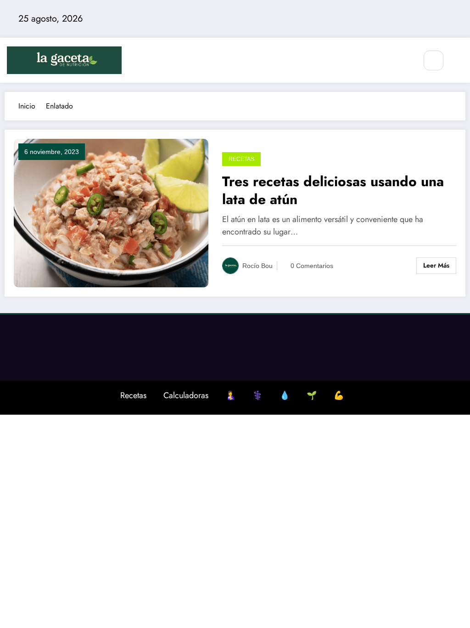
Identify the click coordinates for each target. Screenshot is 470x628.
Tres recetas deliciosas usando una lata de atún (333, 190)
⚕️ (257, 395)
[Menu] (404, 60)
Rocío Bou (257, 265)
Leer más (436, 265)
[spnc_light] (460, 61)
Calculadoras (185, 395)
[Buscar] (433, 60)
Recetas (241, 159)
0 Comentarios (312, 265)
